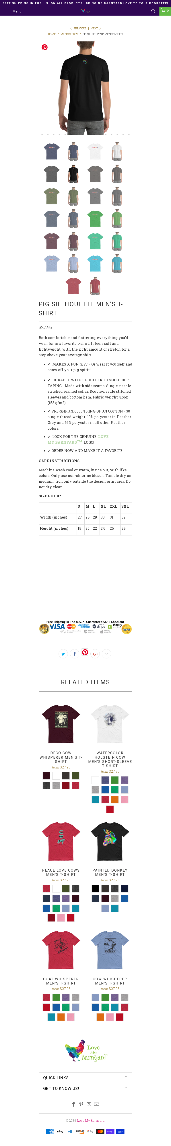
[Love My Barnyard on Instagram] (89, 1104)
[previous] (44, 88)
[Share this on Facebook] (74, 653)
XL (77, 584)
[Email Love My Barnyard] (97, 1104)
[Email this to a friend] (106, 653)
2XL (89, 584)
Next (95, 28)
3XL (102, 584)
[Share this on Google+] (95, 653)
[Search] (153, 11)
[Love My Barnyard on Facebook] (73, 1104)
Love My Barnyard (91, 1120)
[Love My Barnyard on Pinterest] (81, 1104)
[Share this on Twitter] (63, 653)
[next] (127, 88)
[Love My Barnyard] (85, 11)
